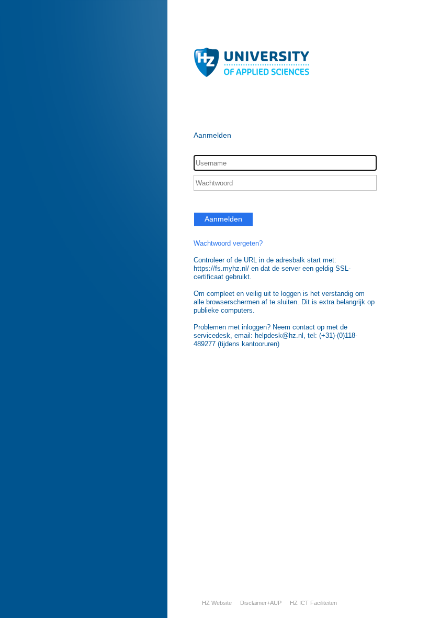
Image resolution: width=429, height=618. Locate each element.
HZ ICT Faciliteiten (313, 603)
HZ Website (217, 603)
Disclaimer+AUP (260, 603)
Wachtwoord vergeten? (228, 243)
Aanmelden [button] (223, 219)
